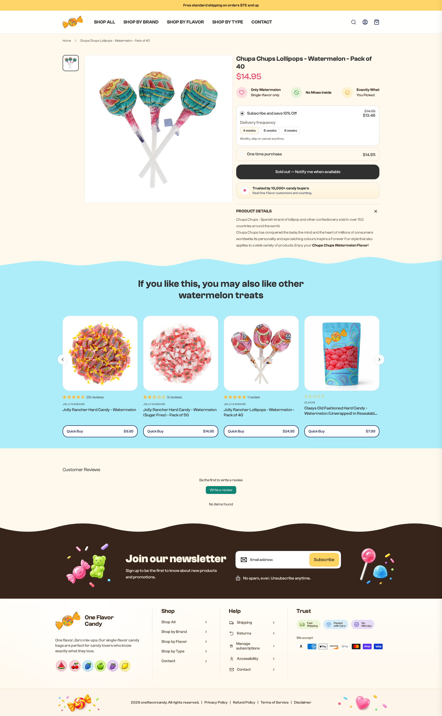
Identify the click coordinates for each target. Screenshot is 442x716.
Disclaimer (302, 702)
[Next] (379, 359)
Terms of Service (275, 702)
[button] (307, 172)
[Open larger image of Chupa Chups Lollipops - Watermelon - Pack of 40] (158, 129)
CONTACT (261, 22)
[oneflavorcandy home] (68, 620)
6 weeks (270, 131)
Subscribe (324, 559)
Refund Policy (244, 702)
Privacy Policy (216, 702)
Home (67, 41)
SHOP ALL (104, 22)
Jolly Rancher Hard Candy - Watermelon (99, 409)
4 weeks (249, 131)
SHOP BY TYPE (227, 22)
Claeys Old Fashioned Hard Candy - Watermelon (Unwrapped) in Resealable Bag (340, 413)
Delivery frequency (258, 122)
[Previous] (63, 359)
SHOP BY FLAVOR (185, 22)
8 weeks (290, 131)
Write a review (221, 490)
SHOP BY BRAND (141, 22)
